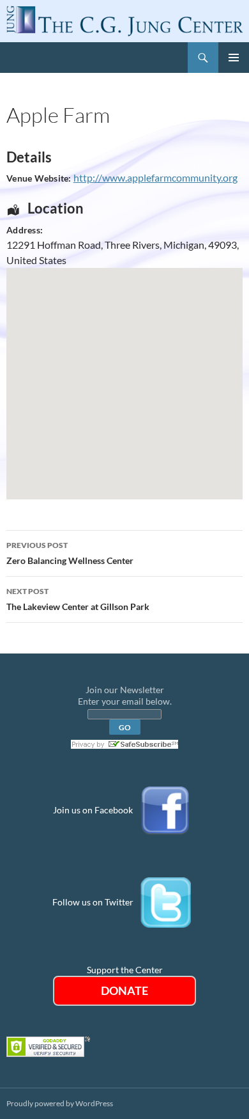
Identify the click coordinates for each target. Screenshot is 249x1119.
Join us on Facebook (93, 809)
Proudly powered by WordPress (59, 1103)
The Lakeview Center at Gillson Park (77, 599)
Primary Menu (233, 57)
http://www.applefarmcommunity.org (155, 177)
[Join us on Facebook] (165, 809)
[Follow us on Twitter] (166, 901)
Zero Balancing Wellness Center (69, 553)
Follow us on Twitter (92, 901)
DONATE (124, 990)
